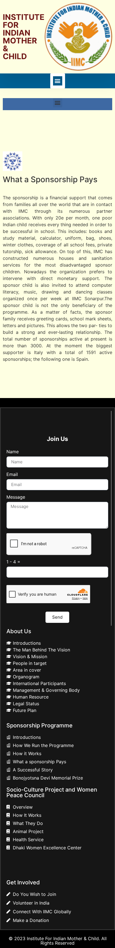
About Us (18, 631)
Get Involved (23, 882)
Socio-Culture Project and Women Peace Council (51, 792)
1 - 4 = (13, 562)
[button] (57, 80)
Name (12, 451)
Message (15, 497)
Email (12, 474)
